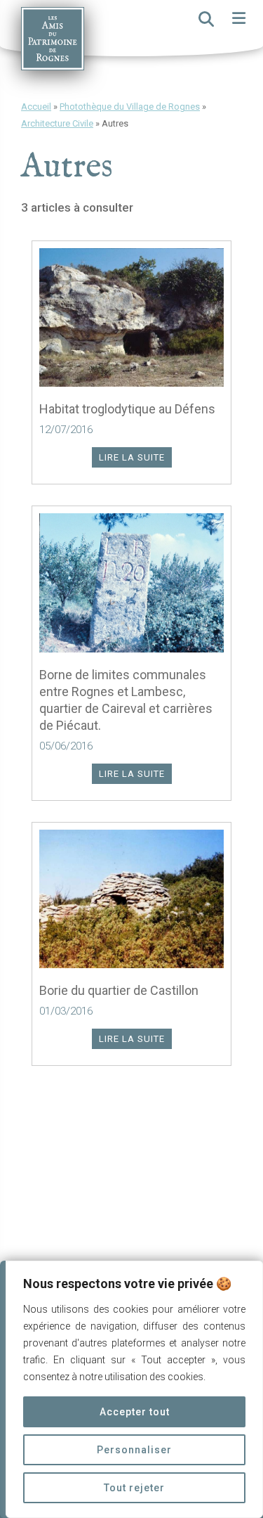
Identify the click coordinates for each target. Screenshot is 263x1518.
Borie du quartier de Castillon (118, 990)
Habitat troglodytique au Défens (127, 408)
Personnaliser (134, 1449)
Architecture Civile (57, 123)
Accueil (36, 106)
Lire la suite (132, 457)
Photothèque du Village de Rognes (130, 106)
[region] (131, 1389)
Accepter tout (135, 1411)
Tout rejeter (134, 1487)
